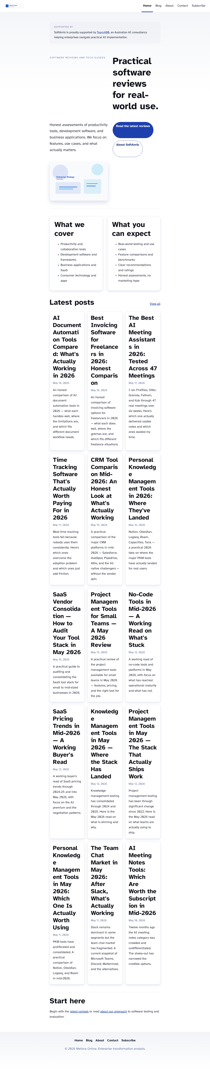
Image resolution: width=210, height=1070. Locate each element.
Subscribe (198, 5)
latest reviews (79, 1011)
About (169, 5)
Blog (158, 5)
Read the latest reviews (133, 126)
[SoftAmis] (14, 6)
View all (155, 303)
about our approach (113, 1011)
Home (147, 5)
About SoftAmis (127, 144)
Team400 (103, 32)
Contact (182, 5)
